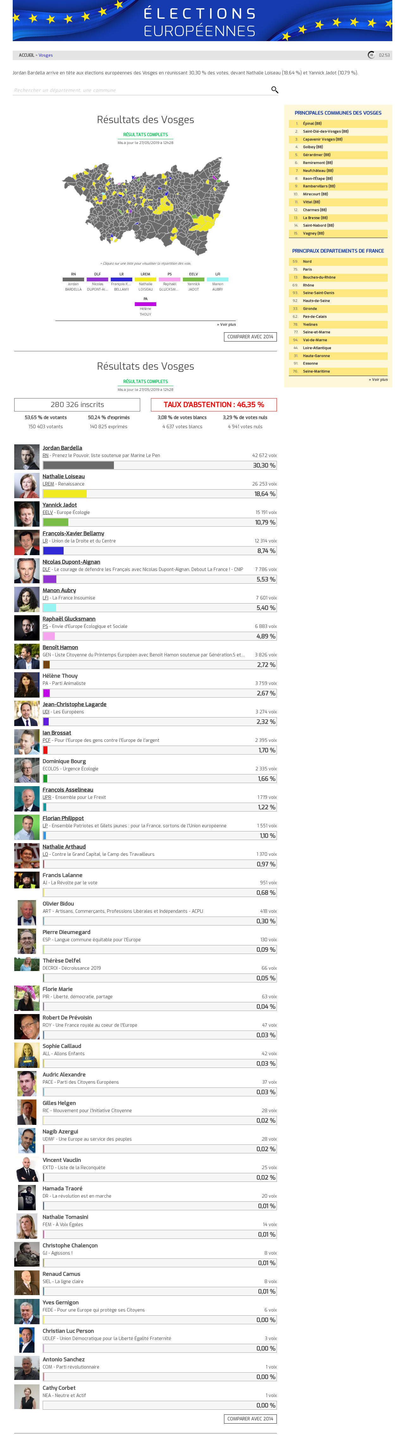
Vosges (46, 55)
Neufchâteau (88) (318, 170)
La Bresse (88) (315, 218)
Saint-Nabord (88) (318, 225)
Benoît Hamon (60, 647)
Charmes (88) (315, 210)
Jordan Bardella (62, 447)
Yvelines (310, 324)
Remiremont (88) (318, 162)
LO (45, 854)
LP (45, 826)
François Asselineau (68, 789)
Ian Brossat (57, 732)
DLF (46, 570)
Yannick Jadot (60, 504)
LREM (48, 484)
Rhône (308, 285)
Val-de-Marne (315, 340)
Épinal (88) (312, 123)
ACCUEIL (26, 55)
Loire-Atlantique (317, 348)
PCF (47, 740)
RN (45, 456)
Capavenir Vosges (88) (323, 139)
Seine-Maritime (316, 371)
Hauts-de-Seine (316, 300)
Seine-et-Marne (316, 332)
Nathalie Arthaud (64, 846)
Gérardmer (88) (317, 155)
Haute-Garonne (316, 356)
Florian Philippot (63, 818)
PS (45, 627)
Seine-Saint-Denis (318, 293)
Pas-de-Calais (315, 316)
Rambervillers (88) (319, 186)
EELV (48, 513)
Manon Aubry (59, 590)
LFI (45, 598)
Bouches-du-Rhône (319, 277)
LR (45, 541)
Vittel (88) (311, 202)
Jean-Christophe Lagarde (75, 704)
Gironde (310, 308)
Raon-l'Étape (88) (318, 178)
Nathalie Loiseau (64, 476)
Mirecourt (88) (315, 194)
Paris (307, 269)
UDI (46, 712)
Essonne (310, 363)
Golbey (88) (313, 147)
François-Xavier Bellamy (73, 533)
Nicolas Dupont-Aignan (71, 561)
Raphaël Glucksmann (69, 618)
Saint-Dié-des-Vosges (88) (326, 131)
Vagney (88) (313, 233)
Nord (307, 261)
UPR (47, 797)
